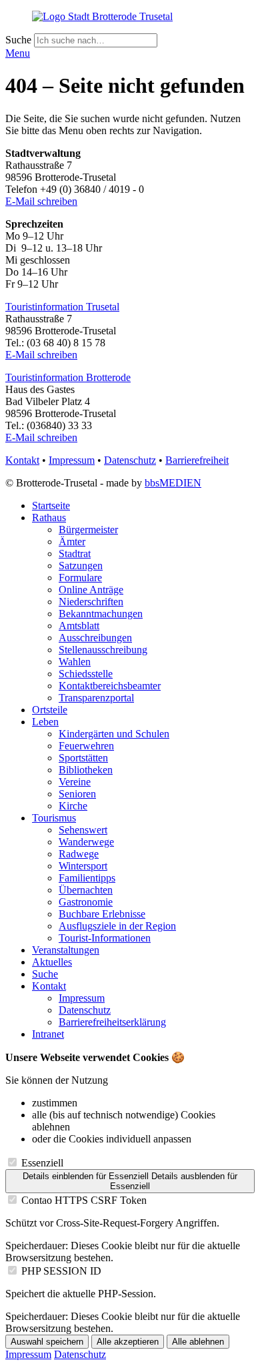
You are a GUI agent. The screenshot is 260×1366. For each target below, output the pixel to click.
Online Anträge (91, 589)
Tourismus (54, 817)
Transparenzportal (96, 697)
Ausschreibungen (95, 637)
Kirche (73, 805)
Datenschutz (130, 460)
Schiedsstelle (86, 673)
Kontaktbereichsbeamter (110, 685)
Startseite (51, 505)
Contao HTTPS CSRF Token (84, 1200)
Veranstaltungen (65, 950)
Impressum (72, 460)
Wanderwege (86, 841)
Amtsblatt (79, 625)
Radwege (79, 854)
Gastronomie (86, 902)
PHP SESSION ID (61, 1271)
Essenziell (42, 1162)
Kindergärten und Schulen (114, 733)
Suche (19, 39)
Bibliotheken (86, 769)
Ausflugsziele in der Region (117, 926)
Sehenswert (83, 829)
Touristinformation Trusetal (62, 306)
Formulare (80, 577)
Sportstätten (83, 757)
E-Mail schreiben (41, 201)
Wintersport (83, 866)
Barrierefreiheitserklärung (112, 1022)
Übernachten (86, 890)
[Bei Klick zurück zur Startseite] (102, 16)
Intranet (48, 1034)
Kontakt (22, 460)
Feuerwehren (86, 745)
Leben (45, 721)
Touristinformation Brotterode (68, 377)
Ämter (72, 541)
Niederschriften (91, 601)
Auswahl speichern (47, 1342)
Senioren (77, 793)
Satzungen (81, 565)
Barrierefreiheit (197, 460)
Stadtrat (75, 553)
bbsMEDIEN (173, 482)
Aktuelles (52, 962)
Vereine (75, 781)
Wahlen (75, 661)
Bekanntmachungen (101, 613)
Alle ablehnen (198, 1342)
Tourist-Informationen (105, 938)
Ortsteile (49, 709)
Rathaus (49, 517)
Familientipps (87, 878)
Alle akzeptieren (128, 1342)
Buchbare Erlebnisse (102, 914)
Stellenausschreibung (103, 649)
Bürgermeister (88, 529)
